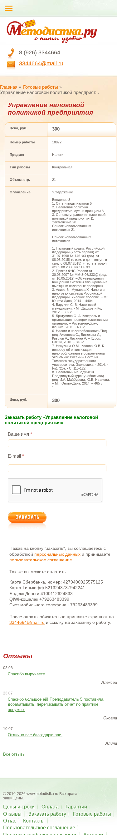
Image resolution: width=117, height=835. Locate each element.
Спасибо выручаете (26, 674)
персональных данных (57, 554)
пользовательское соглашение (40, 559)
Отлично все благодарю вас (35, 735)
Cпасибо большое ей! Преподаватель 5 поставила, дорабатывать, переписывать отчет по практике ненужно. (56, 704)
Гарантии (76, 806)
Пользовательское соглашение (39, 827)
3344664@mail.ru (41, 63)
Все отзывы (14, 754)
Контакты (34, 820)
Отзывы (12, 814)
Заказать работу (47, 814)
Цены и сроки (19, 806)
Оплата (50, 806)
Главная (8, 87)
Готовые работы (40, 87)
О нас (9, 820)
